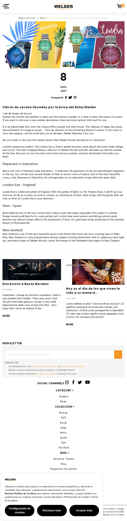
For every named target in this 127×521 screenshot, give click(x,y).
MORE (6, 316)
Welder (63, 6)
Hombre (63, 396)
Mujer (63, 401)
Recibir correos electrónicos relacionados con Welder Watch (42, 370)
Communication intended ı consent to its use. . (43, 373)
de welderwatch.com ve (47, 366)
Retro (63, 432)
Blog (42, 17)
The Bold (63, 447)
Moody (63, 412)
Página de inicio (27, 17)
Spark (63, 437)
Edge (64, 427)
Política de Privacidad (72, 366)
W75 (63, 417)
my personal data (45, 373)
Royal (63, 422)
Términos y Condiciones (44, 366)
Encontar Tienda (63, 459)
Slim (63, 442)
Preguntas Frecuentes (63, 469)
